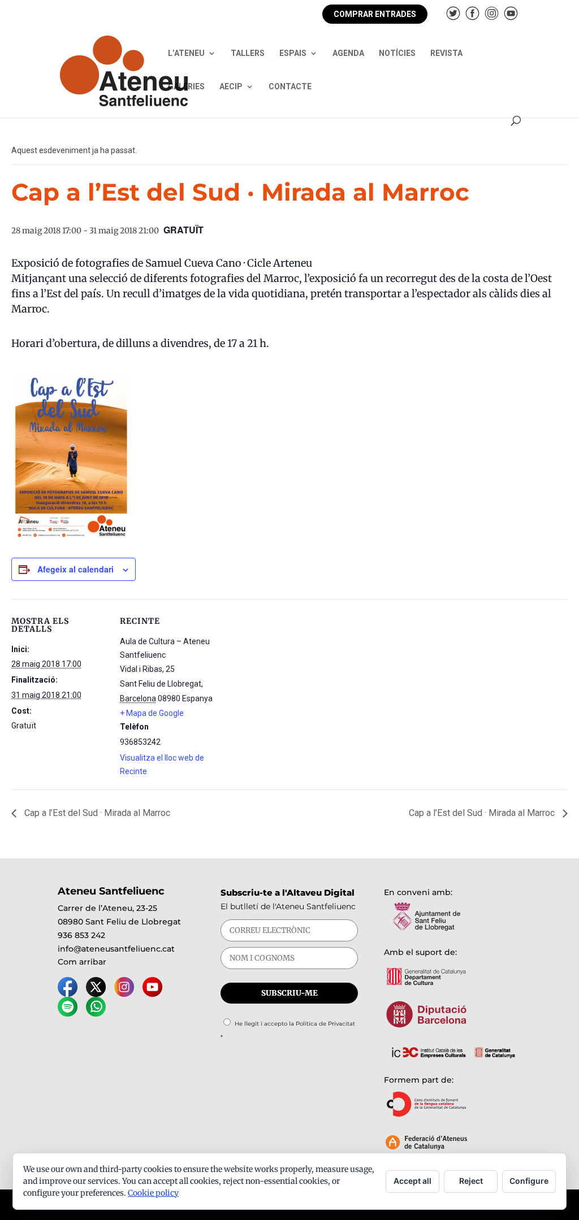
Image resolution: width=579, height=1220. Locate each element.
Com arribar (82, 962)
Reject (471, 1181)
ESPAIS (292, 53)
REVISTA (446, 53)
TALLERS (248, 53)
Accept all (412, 1181)
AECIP (231, 87)
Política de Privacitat (325, 1023)
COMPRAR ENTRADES (375, 14)
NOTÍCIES (397, 53)
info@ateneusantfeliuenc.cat (116, 949)
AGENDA (348, 53)
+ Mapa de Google (152, 713)
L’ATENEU (186, 53)
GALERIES (186, 87)
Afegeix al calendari (75, 569)
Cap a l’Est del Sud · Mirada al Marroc (96, 812)
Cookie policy (153, 1193)
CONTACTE (290, 87)
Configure (528, 1181)
